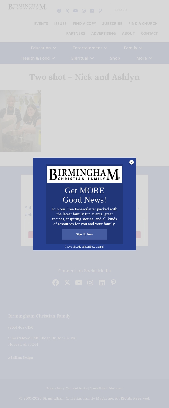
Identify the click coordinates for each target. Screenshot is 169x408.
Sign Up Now (84, 234)
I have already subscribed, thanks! (84, 246)
